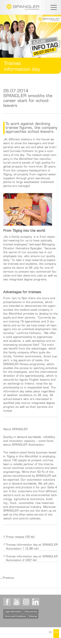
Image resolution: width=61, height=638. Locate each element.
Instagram (26, 602)
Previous (7, 578)
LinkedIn (35, 602)
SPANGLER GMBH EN (23, 7)
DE (50, 632)
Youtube (16, 602)
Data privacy (30, 612)
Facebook (7, 602)
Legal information (13, 612)
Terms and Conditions (15, 616)
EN (56, 632)
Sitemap (33, 616)
